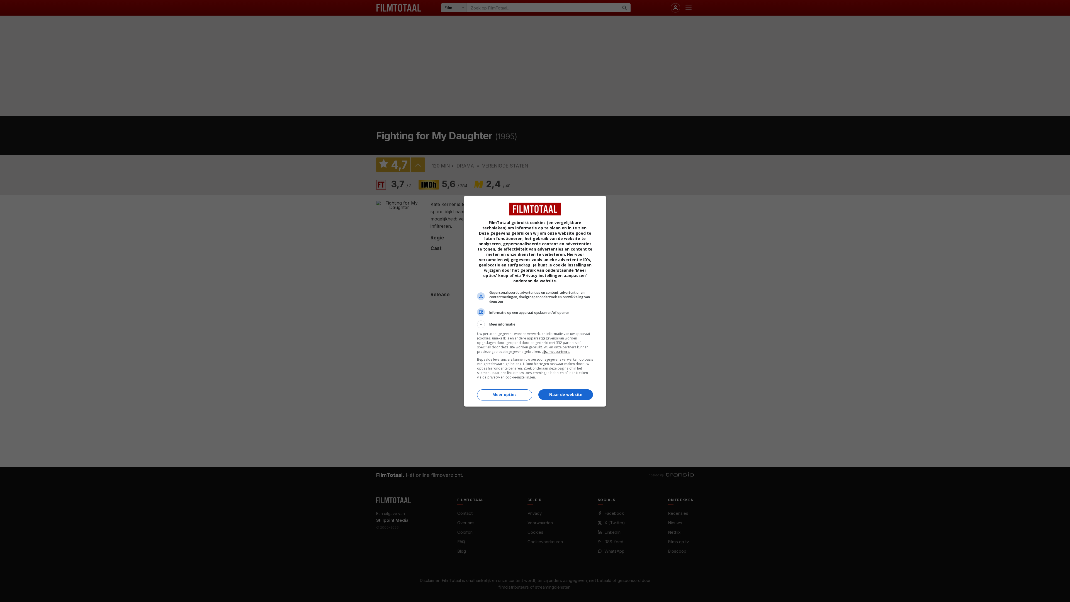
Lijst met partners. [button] (556, 351)
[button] (535, 324)
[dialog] (535, 301)
